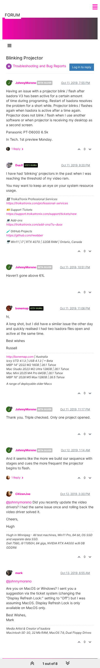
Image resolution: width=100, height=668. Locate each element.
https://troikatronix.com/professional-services (37, 203)
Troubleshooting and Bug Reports (39, 66)
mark (19, 573)
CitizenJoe (22, 494)
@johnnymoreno (19, 502)
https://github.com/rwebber (24, 235)
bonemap (22, 308)
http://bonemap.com (19, 356)
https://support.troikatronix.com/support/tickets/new (41, 214)
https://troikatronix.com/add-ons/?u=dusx (34, 224)
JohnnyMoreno (25, 83)
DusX (19, 165)
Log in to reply (81, 67)
